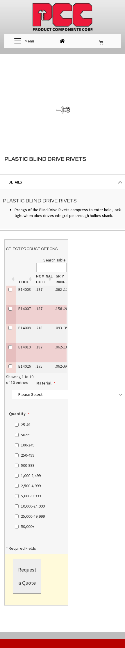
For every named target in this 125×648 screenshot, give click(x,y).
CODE (24, 281)
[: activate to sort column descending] (11, 279)
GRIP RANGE (61, 278)
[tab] (62, 181)
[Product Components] (62, 17)
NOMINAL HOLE (44, 278)
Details (15, 182)
